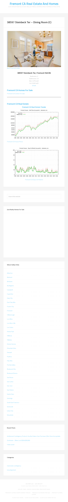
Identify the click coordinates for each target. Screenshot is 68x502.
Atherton (9, 273)
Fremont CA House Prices (15, 141)
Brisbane (9, 281)
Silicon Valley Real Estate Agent (29, 485)
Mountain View (11, 348)
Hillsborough (11, 315)
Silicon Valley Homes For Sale (48, 497)
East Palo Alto (11, 302)
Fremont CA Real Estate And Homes (34, 3)
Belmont (9, 277)
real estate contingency (14, 466)
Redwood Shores (12, 373)
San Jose (9, 386)
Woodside (10, 415)
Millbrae (9, 336)
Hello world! (10, 444)
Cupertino (10, 294)
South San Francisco (13, 402)
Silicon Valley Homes (17, 497)
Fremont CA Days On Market (34, 179)
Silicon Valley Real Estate (32, 497)
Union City (10, 411)
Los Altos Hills (11, 323)
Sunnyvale (10, 406)
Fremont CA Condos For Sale (16, 93)
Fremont (9, 310)
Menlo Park (10, 331)
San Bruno (10, 377)
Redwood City (11, 369)
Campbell (10, 290)
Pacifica (9, 356)
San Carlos (10, 381)
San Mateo (10, 390)
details (34, 85)
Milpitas (9, 340)
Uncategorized (11, 470)
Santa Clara (10, 394)
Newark (9, 352)
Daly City (10, 298)
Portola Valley (11, 365)
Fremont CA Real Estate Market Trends (17, 492)
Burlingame (10, 285)
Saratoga (9, 398)
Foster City (10, 306)
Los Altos (10, 319)
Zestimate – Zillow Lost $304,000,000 (18, 440)
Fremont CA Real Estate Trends (34, 107)
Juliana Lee (30, 484)
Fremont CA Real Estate (18, 103)
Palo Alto (9, 361)
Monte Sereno (11, 344)
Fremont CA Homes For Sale (20, 90)
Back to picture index (13, 68)
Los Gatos (10, 327)
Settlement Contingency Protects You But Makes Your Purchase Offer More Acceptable (33, 436)
